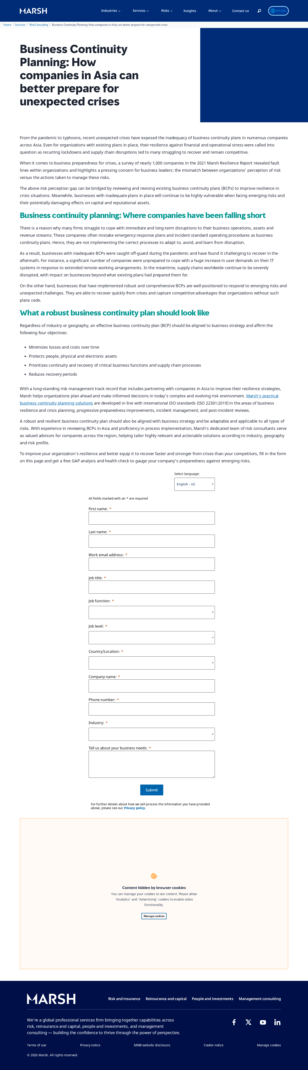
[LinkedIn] (277, 1022)
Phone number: (102, 699)
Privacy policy (134, 808)
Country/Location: (104, 651)
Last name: (98, 531)
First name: (98, 508)
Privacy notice (90, 1045)
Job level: (96, 626)
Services (139, 10)
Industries (109, 10)
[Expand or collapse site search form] (259, 11)
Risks (165, 10)
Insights (190, 11)
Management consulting (260, 998)
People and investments (212, 998)
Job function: (99, 600)
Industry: (96, 722)
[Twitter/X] (248, 1022)
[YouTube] (262, 1022)
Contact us (240, 11)
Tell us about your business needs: (118, 748)
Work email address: (106, 554)
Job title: (96, 577)
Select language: (187, 474)
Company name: (103, 676)
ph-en (280, 11)
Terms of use (36, 1045)
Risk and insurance (124, 998)
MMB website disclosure (152, 1045)
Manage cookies (154, 916)
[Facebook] (234, 1022)
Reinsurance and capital (166, 998)
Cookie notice (213, 1045)
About (213, 10)
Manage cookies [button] (269, 1045)
